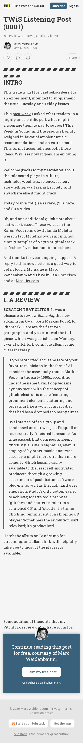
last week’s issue (18, 224)
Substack (20, 734)
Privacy (55, 709)
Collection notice (41, 713)
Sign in (74, 6)
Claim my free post (41, 671)
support (65, 257)
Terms (67, 709)
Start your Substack (30, 723)
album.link (41, 541)
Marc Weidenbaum (26, 43)
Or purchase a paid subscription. (41, 682)
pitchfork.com (30, 344)
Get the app (62, 723)
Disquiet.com (27, 280)
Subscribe (58, 6)
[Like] (7, 57)
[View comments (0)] (18, 57)
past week (22, 113)
